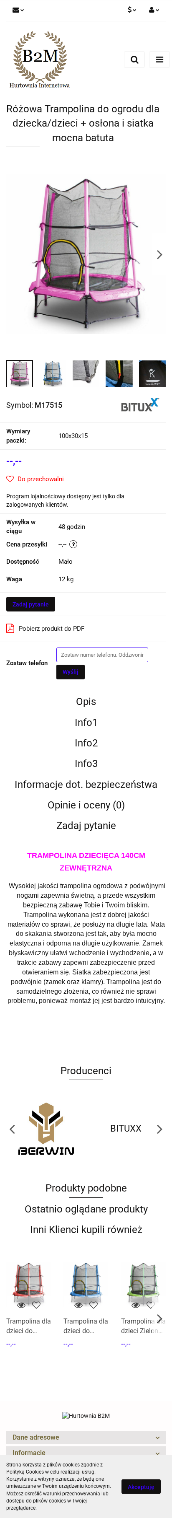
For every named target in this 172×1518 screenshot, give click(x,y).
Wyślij (70, 671)
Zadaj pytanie (31, 604)
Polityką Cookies (25, 1472)
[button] (86, 1438)
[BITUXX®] (140, 404)
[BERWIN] (46, 1128)
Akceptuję (141, 1487)
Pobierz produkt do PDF (51, 628)
